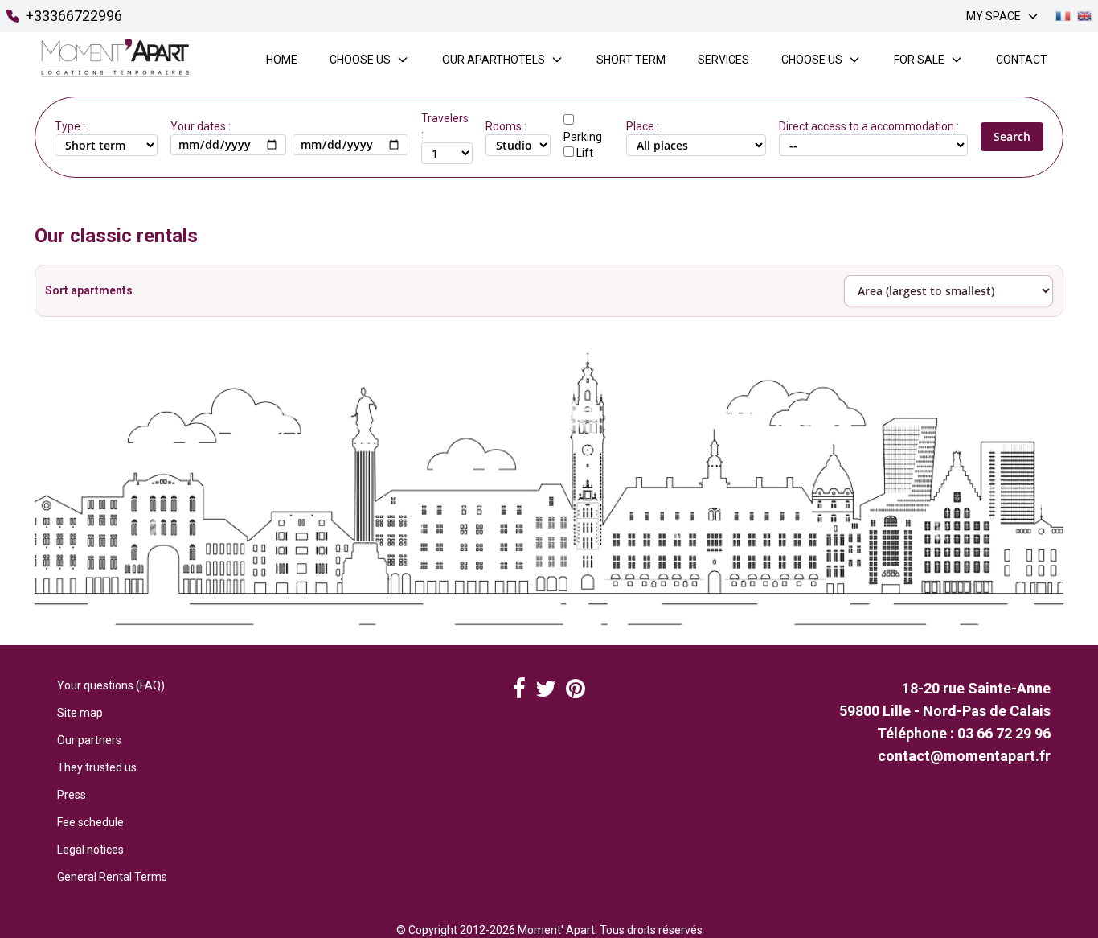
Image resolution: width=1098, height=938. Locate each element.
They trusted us (97, 767)
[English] (1084, 16)
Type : (70, 126)
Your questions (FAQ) (111, 685)
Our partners (89, 740)
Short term (631, 59)
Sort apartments (89, 290)
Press (71, 794)
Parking (582, 136)
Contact (1021, 59)
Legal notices (90, 849)
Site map (80, 712)
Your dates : (200, 126)
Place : (642, 126)
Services (723, 59)
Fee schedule (90, 822)
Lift (584, 152)
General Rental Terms (112, 876)
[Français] (1062, 16)
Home (281, 59)
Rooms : (505, 126)
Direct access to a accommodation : (869, 126)
